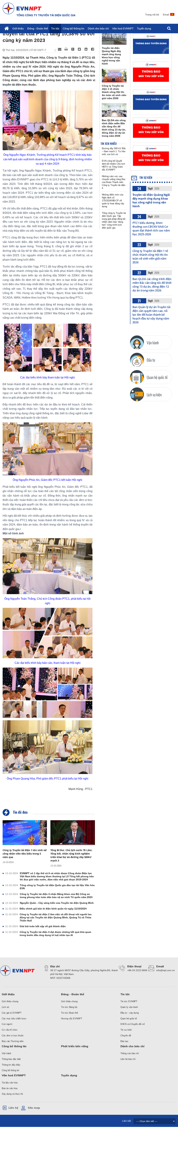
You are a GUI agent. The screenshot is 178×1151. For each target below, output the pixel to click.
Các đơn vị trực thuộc (13, 1035)
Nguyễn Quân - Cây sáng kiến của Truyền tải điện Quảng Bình (57, 902)
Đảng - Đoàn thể (37, 28)
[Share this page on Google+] (72, 49)
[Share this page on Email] (59, 49)
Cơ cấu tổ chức (10, 1030)
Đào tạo (124, 1041)
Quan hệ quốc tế (128, 1018)
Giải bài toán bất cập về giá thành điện (43, 926)
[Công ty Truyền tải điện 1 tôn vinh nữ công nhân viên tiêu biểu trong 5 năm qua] (25, 832)
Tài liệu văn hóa (9, 1082)
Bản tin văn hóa (9, 1088)
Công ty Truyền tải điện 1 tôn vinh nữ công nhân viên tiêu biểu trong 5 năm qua (25, 853)
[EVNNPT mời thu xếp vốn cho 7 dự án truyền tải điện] (151, 156)
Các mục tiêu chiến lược (14, 1018)
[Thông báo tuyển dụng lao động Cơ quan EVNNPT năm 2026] (151, 44)
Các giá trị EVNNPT (12, 1013)
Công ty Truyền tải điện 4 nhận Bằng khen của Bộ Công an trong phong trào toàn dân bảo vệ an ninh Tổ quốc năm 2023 (56, 896)
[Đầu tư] (137, 360)
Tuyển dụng (144, 28)
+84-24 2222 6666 (137, 970)
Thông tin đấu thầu (11, 1065)
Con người (7, 1024)
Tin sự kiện (145, 178)
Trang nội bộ (152, 14)
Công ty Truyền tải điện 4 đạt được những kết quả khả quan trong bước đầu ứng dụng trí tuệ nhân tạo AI (55, 933)
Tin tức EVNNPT (128, 1001)
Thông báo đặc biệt (11, 1059)
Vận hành (6, 1053)
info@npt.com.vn (165, 970)
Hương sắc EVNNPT (71, 1018)
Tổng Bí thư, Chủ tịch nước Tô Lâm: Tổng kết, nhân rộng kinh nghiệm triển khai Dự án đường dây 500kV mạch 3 (71, 855)
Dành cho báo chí (98, 28)
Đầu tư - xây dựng (129, 1013)
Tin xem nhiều (109, 144)
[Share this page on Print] (66, 49)
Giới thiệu (18, 28)
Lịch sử (5, 1007)
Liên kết (126, 1120)
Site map (34, 1107)
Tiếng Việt (172, 16)
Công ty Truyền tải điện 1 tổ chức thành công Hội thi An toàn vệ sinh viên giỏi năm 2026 (150, 256)
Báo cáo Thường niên (12, 1041)
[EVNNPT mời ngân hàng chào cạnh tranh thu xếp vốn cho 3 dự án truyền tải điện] (151, 72)
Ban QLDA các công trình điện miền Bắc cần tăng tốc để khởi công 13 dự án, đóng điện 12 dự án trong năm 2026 (151, 284)
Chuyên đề (125, 1035)
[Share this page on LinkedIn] (86, 49)
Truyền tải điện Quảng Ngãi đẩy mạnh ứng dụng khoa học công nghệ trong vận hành (151, 200)
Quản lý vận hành (129, 1007)
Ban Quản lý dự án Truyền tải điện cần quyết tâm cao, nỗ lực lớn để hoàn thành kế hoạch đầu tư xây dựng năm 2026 (151, 314)
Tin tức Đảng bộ (69, 1007)
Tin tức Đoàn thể (69, 1013)
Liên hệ (13, 1107)
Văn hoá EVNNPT (123, 28)
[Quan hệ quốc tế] (137, 377)
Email (166, 14)
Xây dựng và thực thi (12, 1094)
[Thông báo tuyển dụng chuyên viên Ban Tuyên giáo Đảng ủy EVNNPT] (151, 100)
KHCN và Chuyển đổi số (132, 1024)
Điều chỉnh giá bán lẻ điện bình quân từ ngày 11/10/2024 (53, 908)
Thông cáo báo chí (129, 1053)
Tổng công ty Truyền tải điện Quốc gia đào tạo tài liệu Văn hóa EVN (57, 887)
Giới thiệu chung (10, 1001)
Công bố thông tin (73, 28)
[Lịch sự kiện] (137, 394)
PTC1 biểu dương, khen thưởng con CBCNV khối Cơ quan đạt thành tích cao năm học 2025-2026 (151, 228)
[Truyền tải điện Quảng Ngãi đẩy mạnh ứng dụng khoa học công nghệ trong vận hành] (114, 38)
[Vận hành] (137, 342)
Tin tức (55, 28)
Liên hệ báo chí (128, 1059)
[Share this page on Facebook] (92, 49)
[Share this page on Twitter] (79, 49)
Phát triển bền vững (74, 1046)
